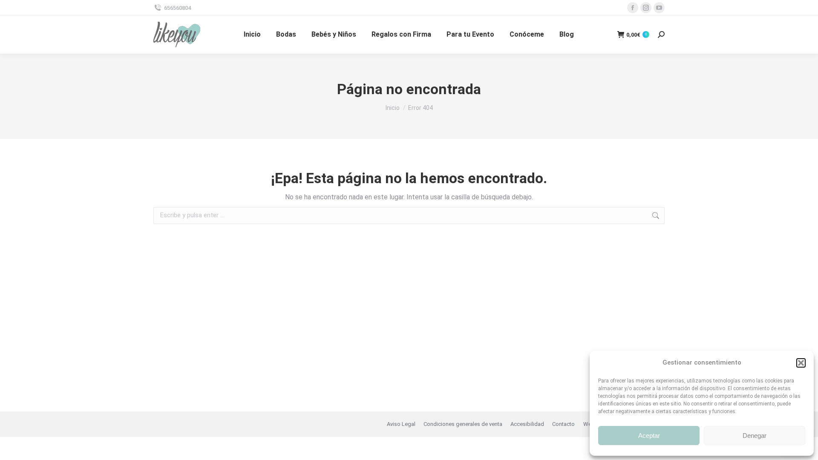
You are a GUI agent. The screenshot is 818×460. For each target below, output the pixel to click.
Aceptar (649, 435)
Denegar (754, 435)
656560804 (177, 8)
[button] (801, 363)
